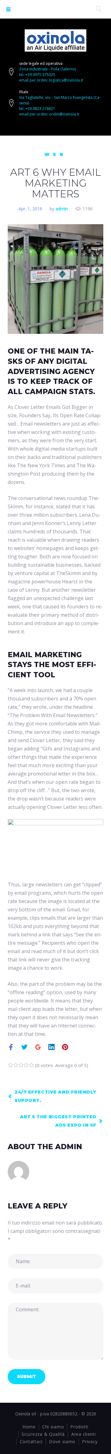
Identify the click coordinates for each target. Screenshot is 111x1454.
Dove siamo (62, 1441)
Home (29, 1427)
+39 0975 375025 (40, 74)
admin (62, 209)
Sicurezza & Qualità (43, 1434)
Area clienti (83, 1434)
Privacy (90, 1441)
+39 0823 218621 (40, 108)
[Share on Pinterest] (65, 1047)
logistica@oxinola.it (66, 80)
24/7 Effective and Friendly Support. (55, 1096)
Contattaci (31, 1441)
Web (55, 154)
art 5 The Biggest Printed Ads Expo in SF (58, 1121)
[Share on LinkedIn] (51, 1047)
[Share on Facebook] (11, 1047)
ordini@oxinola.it (64, 114)
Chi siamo (53, 1427)
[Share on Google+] (38, 1047)
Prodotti (79, 1427)
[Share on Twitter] (24, 1047)
